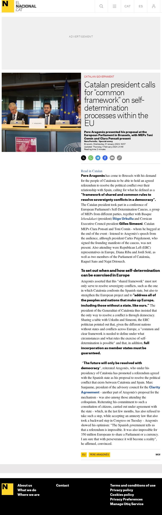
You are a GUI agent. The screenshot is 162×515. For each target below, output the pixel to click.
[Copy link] (119, 157)
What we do (27, 490)
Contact (62, 485)
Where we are (28, 494)
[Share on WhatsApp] (90, 157)
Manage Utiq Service (126, 504)
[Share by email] (112, 157)
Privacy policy (121, 490)
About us (25, 485)
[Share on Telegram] (97, 157)
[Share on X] (83, 157)
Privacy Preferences (126, 499)
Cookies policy (122, 494)
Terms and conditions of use (132, 485)
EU (83, 455)
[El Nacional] (8, 6)
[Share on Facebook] (105, 157)
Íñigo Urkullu (123, 218)
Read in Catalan (91, 171)
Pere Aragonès (99, 455)
